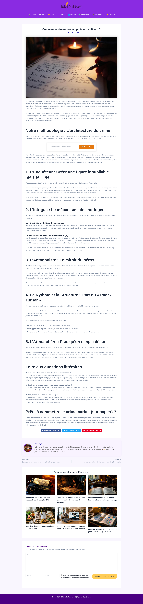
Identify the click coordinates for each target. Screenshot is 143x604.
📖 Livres (42, 15)
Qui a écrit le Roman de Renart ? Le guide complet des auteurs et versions (71, 500)
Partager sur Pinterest (93, 430)
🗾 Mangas (72, 15)
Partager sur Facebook (52, 430)
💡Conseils (111, 15)
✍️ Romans (61, 15)
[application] (53, 15)
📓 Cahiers (32, 15)
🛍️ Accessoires (84, 15)
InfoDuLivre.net (70, 597)
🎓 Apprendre (97, 15)
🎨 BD (50, 15)
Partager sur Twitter (73, 430)
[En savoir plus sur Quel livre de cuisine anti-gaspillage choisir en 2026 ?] (40, 515)
